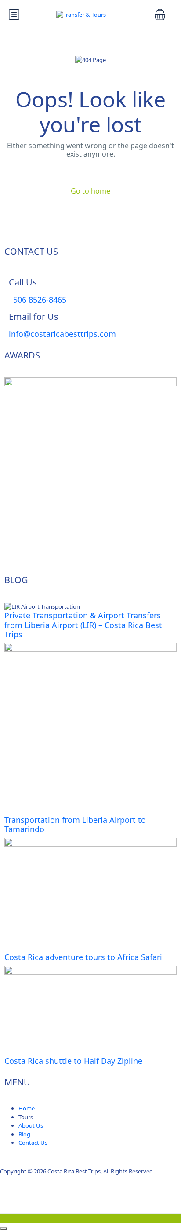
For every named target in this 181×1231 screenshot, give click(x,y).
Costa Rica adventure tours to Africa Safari (83, 957)
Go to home (90, 191)
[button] (160, 14)
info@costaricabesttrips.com (62, 334)
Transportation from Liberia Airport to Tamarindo (75, 825)
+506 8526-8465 (37, 299)
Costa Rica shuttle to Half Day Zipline (73, 1061)
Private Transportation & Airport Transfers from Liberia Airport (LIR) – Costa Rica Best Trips (83, 624)
